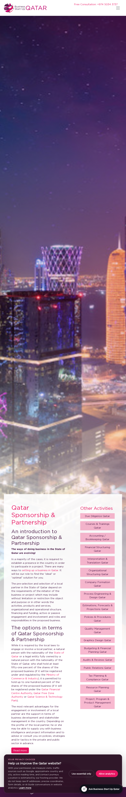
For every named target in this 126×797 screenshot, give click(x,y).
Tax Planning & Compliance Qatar (97, 677)
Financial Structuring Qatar (97, 549)
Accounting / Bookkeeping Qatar (97, 537)
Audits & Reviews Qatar (97, 659)
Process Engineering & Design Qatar (97, 595)
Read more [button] (20, 750)
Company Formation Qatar (97, 584)
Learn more (25, 788)
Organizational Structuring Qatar (97, 572)
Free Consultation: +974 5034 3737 (96, 4)
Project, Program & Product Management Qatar (97, 703)
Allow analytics (107, 774)
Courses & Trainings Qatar (97, 526)
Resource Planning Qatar (97, 689)
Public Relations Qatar (97, 667)
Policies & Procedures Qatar (97, 619)
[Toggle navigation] (118, 8)
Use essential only (81, 774)
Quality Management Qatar (97, 630)
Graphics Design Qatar (97, 640)
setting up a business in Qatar (40, 570)
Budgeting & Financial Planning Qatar (97, 650)
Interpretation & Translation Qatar (97, 560)
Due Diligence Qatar (97, 516)
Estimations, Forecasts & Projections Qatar (98, 607)
